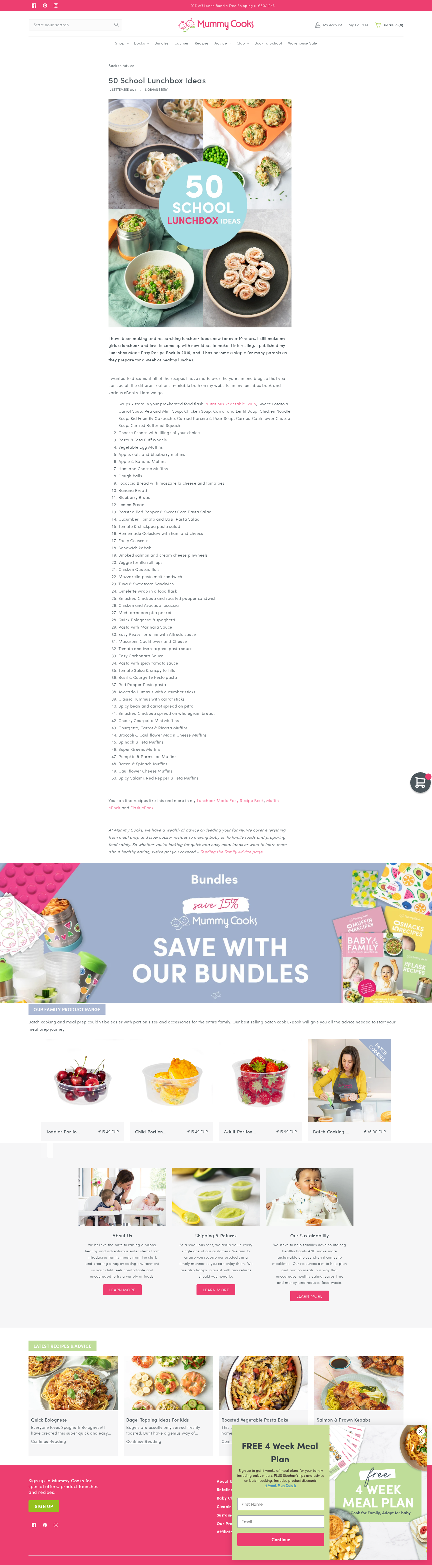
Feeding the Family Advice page (231, 851)
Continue (281, 1539)
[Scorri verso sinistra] (44, 1150)
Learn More (122, 1290)
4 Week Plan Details (280, 1485)
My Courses (358, 24)
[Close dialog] (420, 1431)
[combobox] (75, 24)
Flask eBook (142, 807)
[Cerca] (116, 24)
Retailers (225, 1489)
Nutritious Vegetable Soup (231, 404)
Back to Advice (121, 65)
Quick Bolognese (49, 1420)
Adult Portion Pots (238, 1132)
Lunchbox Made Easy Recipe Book (230, 800)
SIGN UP (44, 1506)
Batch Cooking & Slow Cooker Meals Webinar (331, 1132)
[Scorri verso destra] (50, 1150)
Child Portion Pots (149, 1132)
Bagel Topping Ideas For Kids (157, 1420)
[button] (121, 43)
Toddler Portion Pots (62, 1132)
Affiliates (226, 1532)
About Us (226, 1481)
